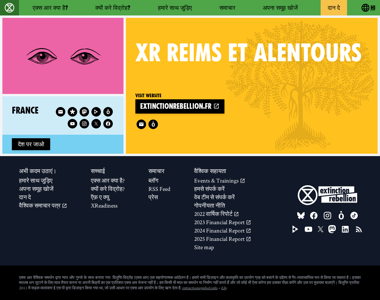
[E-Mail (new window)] (141, 124)
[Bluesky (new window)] (301, 215)
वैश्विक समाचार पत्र (40, 205)
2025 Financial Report (220, 239)
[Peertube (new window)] (96, 112)
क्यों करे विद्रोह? (112, 7)
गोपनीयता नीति (209, 205)
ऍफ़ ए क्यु (100, 197)
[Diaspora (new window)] (72, 112)
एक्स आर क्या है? (50, 7)
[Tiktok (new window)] (354, 215)
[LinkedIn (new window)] (345, 229)
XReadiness (104, 205)
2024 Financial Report (220, 230)
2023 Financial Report (220, 222)
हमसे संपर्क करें (209, 189)
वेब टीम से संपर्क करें (214, 197)
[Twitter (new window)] (96, 123)
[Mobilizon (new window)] (153, 124)
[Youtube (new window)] (72, 123)
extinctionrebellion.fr (176, 106)
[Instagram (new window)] (84, 123)
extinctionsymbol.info (200, 287)
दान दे (334, 7)
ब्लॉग (153, 180)
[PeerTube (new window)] (295, 229)
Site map (204, 247)
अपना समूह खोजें (280, 7)
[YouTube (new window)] (308, 229)
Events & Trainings (217, 180)
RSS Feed (159, 189)
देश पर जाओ (31, 144)
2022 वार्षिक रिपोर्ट (214, 214)
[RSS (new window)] (359, 229)
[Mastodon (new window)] (84, 112)
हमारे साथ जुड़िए (175, 7)
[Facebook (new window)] (108, 123)
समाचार (227, 7)
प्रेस (153, 197)
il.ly (224, 287)
